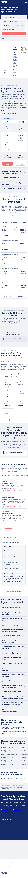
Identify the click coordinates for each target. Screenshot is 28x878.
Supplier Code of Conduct (8, 869)
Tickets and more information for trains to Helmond (14, 732)
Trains (8, 786)
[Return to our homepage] (4, 2)
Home (3, 786)
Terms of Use (11, 863)
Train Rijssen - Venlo (6, 761)
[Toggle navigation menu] (26, 2)
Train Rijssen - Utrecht (7, 757)
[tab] (6, 475)
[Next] (25, 334)
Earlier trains (7, 296)
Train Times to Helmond (8, 787)
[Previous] (3, 334)
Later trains (21, 296)
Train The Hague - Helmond (9, 754)
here (14, 303)
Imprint (3, 863)
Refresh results (13, 216)
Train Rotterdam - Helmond (9, 779)
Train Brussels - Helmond (8, 764)
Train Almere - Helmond (8, 747)
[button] (8, 25)
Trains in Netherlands (18, 786)
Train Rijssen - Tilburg (7, 751)
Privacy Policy (5, 866)
